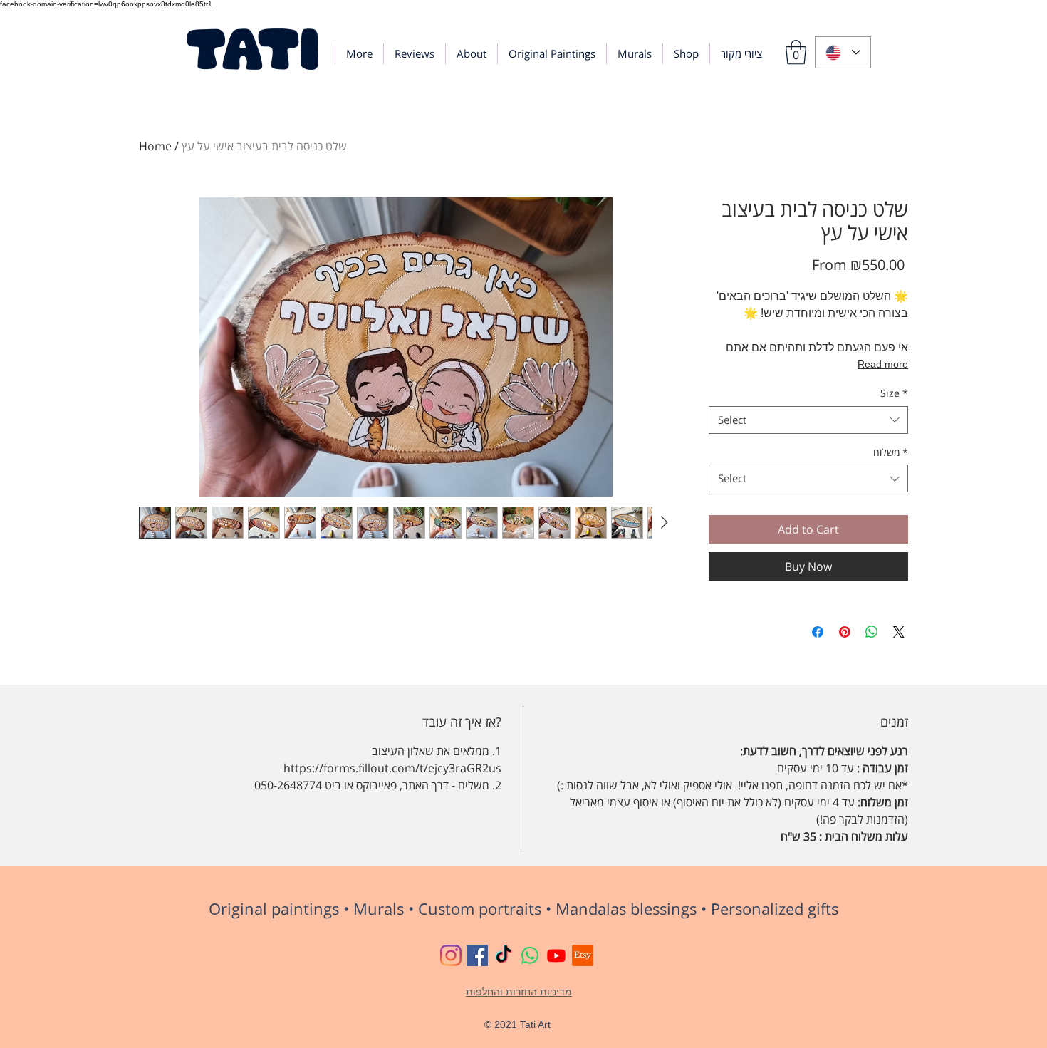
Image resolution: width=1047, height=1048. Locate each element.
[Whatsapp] (530, 955)
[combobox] (808, 420)
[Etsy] (582, 955)
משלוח (890, 452)
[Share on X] (898, 631)
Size (894, 393)
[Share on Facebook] (817, 631)
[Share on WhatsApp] (871, 631)
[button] (796, 52)
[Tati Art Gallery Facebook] (477, 955)
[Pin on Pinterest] (844, 631)
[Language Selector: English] (843, 52)
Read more (883, 364)
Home (155, 146)
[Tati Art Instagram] (451, 955)
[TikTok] (503, 955)
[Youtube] (556, 955)
